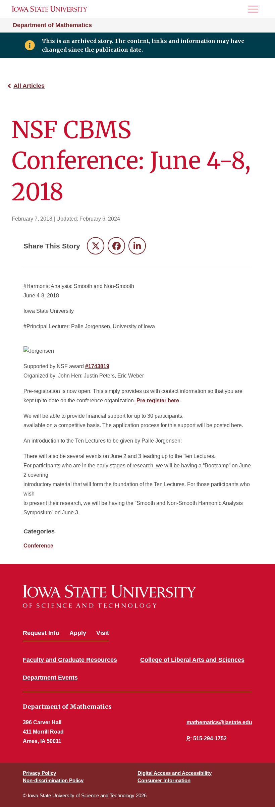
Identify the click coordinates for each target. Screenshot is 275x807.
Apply (77, 633)
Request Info (41, 633)
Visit (102, 633)
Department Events (50, 677)
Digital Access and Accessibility (175, 773)
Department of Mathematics (52, 25)
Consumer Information (164, 780)
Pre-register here (157, 400)
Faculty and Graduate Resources (70, 659)
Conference (38, 546)
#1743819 (97, 366)
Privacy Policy (39, 773)
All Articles (29, 85)
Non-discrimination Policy (53, 780)
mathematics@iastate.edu (219, 722)
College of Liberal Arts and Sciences (192, 659)
